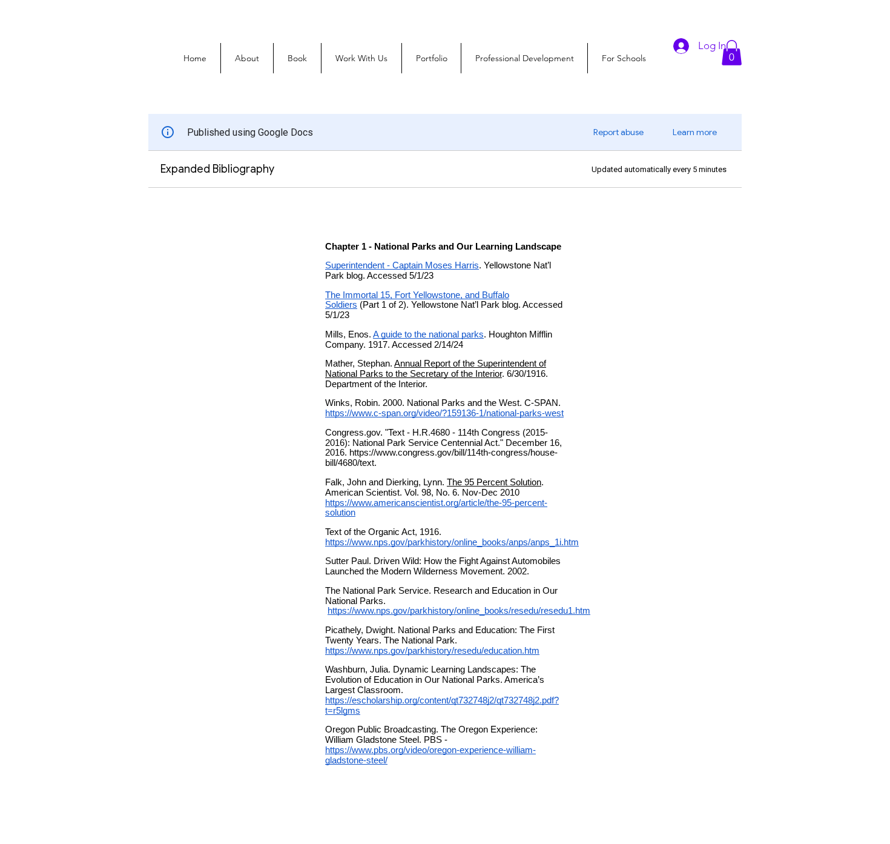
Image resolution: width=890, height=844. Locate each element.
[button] (731, 52)
